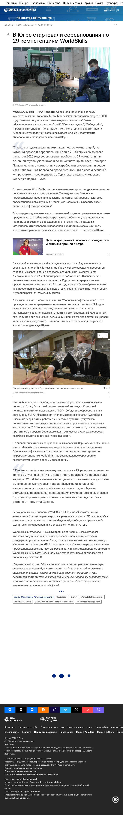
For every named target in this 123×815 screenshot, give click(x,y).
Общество (61, 597)
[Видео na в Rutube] (54, 710)
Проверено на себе (28, 727)
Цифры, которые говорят (80, 727)
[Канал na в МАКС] (9, 710)
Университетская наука (52, 727)
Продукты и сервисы (45, 732)
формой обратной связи (16, 798)
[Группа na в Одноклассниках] (43, 710)
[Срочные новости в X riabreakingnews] (87, 710)
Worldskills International (92, 597)
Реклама (26, 732)
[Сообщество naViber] (98, 710)
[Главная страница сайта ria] (20, 10)
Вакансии (9, 744)
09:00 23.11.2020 (12, 25)
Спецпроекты (11, 732)
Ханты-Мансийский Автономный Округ (33, 597)
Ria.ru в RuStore (105, 732)
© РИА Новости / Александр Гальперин (29, 105)
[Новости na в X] (76, 710)
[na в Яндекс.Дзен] (21, 710)
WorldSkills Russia (22, 601)
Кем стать (9, 727)
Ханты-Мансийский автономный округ (54, 601)
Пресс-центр (66, 732)
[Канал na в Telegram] (65, 710)
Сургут (73, 597)
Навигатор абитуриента (88, 601)
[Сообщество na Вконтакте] (32, 710)
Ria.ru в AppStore (85, 732)
